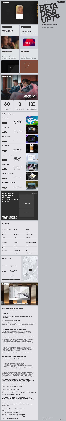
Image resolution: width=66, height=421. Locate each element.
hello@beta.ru (12, 271)
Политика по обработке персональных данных (10, 418)
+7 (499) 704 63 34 (13, 270)
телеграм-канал (13, 274)
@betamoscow (45, 1)
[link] (8, 123)
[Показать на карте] (29, 268)
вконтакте (12, 275)
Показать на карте (45, 418)
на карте (11, 267)
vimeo (11, 276)
